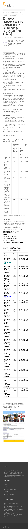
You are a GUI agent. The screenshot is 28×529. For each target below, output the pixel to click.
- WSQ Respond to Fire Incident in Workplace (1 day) (13, 507)
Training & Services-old (10, 489)
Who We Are (7, 487)
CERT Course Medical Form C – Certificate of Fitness (11, 239)
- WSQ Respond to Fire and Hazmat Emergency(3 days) (13, 512)
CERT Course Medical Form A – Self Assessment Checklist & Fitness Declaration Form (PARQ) (12, 231)
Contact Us (6, 491)
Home (5, 484)
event (7, 12)
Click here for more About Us (14, 475)
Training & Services (9, 494)
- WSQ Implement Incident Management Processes (11, 504)
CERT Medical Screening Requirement (13, 242)
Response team (14, 12)
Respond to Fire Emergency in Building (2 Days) (12, 247)
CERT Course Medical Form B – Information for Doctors (11, 235)
